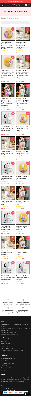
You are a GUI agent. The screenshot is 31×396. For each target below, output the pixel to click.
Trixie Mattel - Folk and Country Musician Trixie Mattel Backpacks (7, 128)
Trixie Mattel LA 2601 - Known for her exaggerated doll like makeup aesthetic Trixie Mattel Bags (7, 102)
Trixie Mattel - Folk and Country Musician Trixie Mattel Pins (22, 128)
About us (3, 341)
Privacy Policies (5, 346)
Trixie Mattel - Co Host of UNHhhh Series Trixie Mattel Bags (22, 252)
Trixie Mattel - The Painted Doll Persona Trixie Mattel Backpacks (22, 277)
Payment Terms (5, 360)
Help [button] (28, 393)
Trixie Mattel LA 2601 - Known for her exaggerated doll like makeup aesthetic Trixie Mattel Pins (7, 45)
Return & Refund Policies (7, 363)
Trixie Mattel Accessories (14, 18)
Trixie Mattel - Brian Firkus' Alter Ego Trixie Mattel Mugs (8, 203)
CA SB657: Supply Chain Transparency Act (12, 350)
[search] (26, 5)
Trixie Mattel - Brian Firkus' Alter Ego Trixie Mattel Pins (23, 178)
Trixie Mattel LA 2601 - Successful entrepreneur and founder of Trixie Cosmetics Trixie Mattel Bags (22, 102)
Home (3, 18)
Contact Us (4, 365)
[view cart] (29, 5)
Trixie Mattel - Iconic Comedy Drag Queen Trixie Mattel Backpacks (8, 277)
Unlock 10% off (3, 388)
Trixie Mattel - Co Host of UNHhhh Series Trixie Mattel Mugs (7, 252)
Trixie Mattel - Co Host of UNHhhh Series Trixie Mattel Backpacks (7, 227)
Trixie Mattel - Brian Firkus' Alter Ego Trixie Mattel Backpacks (8, 178)
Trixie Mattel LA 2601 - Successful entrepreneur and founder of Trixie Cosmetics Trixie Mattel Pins (7, 74)
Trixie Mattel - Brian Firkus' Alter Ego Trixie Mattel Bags (23, 203)
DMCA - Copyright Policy (7, 348)
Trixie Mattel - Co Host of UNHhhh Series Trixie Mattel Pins (22, 227)
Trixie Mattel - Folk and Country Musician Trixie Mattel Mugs (7, 153)
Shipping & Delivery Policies (8, 358)
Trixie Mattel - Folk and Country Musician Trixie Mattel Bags (22, 153)
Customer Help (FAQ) (6, 368)
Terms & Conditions (6, 343)
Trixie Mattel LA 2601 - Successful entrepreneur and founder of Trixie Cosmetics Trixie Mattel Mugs (22, 74)
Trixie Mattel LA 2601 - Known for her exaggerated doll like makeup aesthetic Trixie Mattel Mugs (22, 45)
